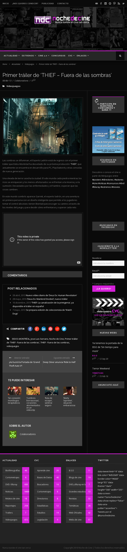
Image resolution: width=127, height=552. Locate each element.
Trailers (9, 512)
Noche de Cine (56, 338)
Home (4, 64)
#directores (107, 179)
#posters (96, 179)
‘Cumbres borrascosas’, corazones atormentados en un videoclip (33, 404)
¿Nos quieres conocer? (25, 3)
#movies (115, 186)
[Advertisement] (47, 39)
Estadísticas (42, 505)
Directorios (42, 498)
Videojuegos (29, 64)
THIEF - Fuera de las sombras (55, 342)
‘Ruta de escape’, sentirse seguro (48, 402)
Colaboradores (21, 80)
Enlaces (82, 56)
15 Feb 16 (103, 376)
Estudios (41, 512)
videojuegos (13, 346)
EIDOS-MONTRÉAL (21, 338)
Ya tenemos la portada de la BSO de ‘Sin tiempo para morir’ (107, 347)
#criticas (102, 183)
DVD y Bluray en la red (79, 484)
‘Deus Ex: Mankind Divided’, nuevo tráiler (47, 298)
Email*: (96, 270)
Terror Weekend (101, 368)
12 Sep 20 (103, 358)
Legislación (42, 519)
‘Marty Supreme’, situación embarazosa (69, 402)
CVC (70, 56)
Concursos (58, 56)
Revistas (73, 498)
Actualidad (11, 56)
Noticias (9, 491)
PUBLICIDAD (48, 3)
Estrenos (28, 56)
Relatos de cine (12, 498)
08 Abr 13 (6, 80)
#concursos (113, 183)
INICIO (5, 3)
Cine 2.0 (42, 56)
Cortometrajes (12, 477)
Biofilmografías (12, 470)
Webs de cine (75, 519)
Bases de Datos (44, 477)
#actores (118, 179)
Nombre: (97, 258)
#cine (95, 183)
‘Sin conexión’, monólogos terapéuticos (14, 400)
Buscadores (42, 484)
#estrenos (106, 186)
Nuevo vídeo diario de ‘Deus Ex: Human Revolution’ (51, 295)
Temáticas (97, 373)
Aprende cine (43, 470)
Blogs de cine (75, 477)
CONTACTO (63, 3)
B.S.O (94, 355)
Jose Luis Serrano (39, 338)
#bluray (96, 186)
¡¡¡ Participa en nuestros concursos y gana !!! (106, 107)
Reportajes (10, 505)
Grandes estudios (77, 491)
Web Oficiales (75, 512)
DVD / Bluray (11, 484)
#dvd (121, 183)
